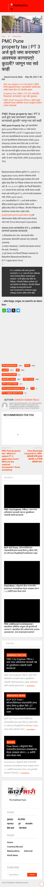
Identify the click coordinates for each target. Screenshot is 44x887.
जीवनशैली (22, 828)
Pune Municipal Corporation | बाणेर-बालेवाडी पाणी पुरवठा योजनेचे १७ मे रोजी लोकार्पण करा (33, 456)
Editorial (28, 851)
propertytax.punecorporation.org (17, 215)
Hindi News (12, 855)
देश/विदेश (21, 819)
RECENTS (8, 478)
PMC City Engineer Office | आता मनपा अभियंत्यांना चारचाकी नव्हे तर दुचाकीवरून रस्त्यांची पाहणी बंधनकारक (20, 512)
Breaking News (16, 695)
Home (10, 842)
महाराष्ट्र (10, 823)
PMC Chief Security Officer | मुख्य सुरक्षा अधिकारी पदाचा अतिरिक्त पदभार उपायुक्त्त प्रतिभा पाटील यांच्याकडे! (23, 103)
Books (11, 742)
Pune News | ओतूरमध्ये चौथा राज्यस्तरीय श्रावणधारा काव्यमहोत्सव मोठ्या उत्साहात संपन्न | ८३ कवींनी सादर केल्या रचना (21, 588)
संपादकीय (29, 823)
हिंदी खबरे (10, 828)
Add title (10, 643)
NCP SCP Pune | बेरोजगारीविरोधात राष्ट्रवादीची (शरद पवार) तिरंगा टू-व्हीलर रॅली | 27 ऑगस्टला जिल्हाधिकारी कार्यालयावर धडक (21, 550)
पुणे (19, 823)
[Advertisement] (22, 340)
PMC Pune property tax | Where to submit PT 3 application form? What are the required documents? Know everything (11, 460)
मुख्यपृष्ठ (10, 819)
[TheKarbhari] (18, 7)
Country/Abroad (15, 846)
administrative (16, 655)
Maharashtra (13, 851)
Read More (31, 686)
